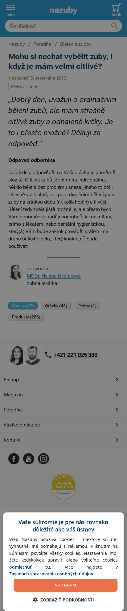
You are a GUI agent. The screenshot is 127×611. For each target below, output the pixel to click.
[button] (63, 599)
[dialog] (63, 561)
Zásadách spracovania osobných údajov (51, 574)
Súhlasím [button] (65, 585)
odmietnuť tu (29, 567)
